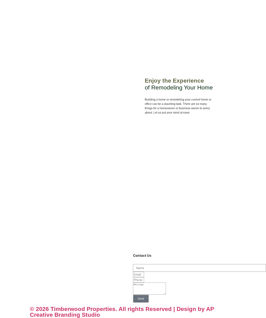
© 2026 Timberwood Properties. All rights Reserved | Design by (118, 309)
